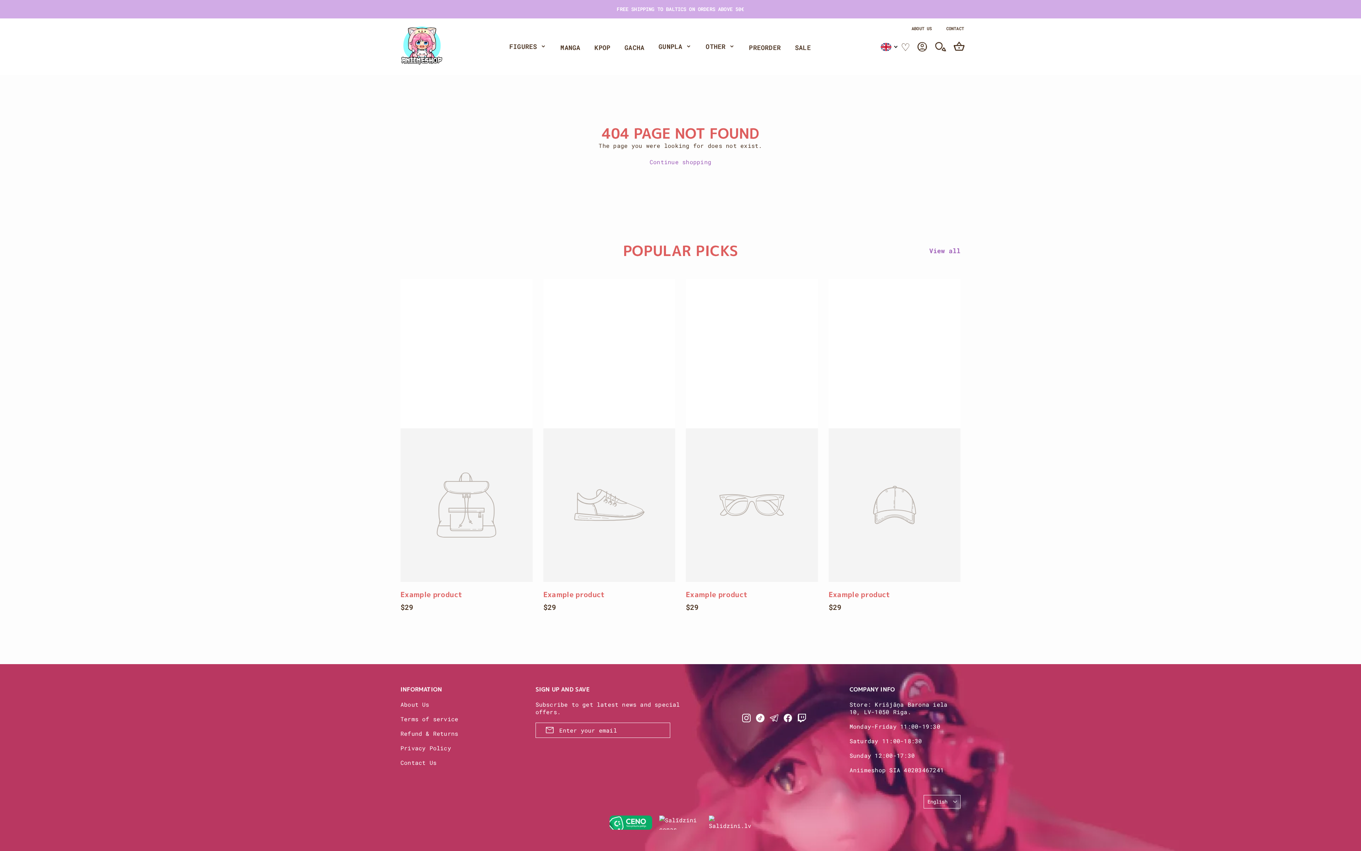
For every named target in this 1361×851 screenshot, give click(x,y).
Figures (523, 46)
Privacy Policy (426, 748)
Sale (803, 47)
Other (716, 46)
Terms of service (429, 719)
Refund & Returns (429, 733)
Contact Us (419, 762)
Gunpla (670, 46)
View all (944, 250)
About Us (922, 28)
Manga (570, 47)
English (937, 801)
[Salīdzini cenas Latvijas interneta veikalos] (680, 823)
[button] (889, 47)
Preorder (765, 47)
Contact (955, 28)
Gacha (634, 47)
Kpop (602, 47)
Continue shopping (680, 162)
